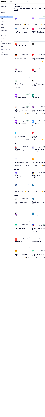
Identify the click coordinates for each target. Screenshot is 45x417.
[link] (6, 5)
